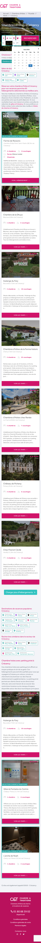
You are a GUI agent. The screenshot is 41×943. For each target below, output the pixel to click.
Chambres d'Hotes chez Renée (17, 417)
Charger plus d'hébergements (19, 592)
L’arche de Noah (11, 856)
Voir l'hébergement (20, 180)
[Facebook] (20, 934)
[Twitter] (23, 934)
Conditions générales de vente (20, 922)
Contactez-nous (20, 931)
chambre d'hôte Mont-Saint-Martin (15, 143)
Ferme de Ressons (12, 141)
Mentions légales (20, 925)
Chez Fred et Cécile (12, 550)
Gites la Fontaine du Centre (16, 789)
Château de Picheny (12, 483)
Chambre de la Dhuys (13, 214)
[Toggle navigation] (39, 4)
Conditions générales (20, 919)
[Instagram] (17, 934)
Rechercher (30, 38)
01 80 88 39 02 (21, 911)
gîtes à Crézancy (17, 104)
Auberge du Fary (10, 281)
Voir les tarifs (20, 247)
